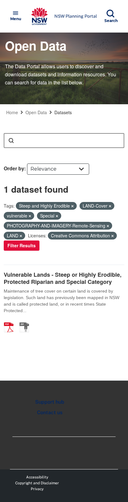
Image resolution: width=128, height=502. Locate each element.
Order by (14, 168)
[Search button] (11, 140)
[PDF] (11, 321)
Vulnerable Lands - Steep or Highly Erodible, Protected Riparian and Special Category (62, 278)
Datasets (63, 112)
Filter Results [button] (21, 245)
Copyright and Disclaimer (37, 483)
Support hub (49, 402)
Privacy (37, 489)
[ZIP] (26, 321)
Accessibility (37, 477)
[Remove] (72, 206)
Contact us (49, 412)
